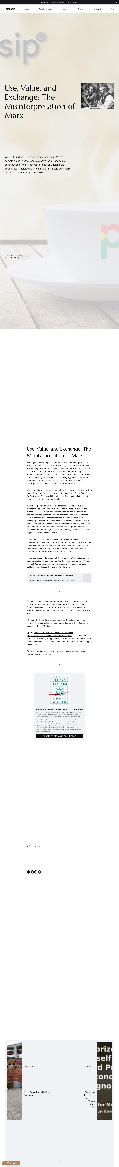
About (27, 9)
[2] (79, 477)
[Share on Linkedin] (35, 872)
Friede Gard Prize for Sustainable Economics (53, 633)
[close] (116, 2)
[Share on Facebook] (32, 872)
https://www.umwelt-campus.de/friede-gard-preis (49, 636)
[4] (51, 496)
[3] (66, 490)
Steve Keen (10, 256)
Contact (66, 9)
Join (114, 9)
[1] (52, 474)
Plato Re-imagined (46, 9)
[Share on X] (28, 872)
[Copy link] (39, 872)
